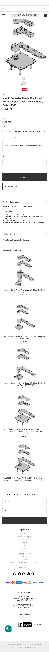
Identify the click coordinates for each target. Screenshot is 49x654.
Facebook (19, 573)
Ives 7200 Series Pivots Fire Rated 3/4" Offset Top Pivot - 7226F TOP (24, 338)
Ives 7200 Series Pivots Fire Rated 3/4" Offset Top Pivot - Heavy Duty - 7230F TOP (24, 384)
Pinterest (28, 573)
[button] (30, 632)
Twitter (14, 573)
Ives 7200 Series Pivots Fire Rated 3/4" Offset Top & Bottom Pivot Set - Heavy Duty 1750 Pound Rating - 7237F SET (24, 431)
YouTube (23, 573)
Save (25, 89)
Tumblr (32, 573)
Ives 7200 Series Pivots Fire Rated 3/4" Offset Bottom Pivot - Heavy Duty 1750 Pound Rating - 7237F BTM (24, 479)
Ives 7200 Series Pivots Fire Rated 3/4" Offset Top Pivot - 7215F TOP (24, 291)
